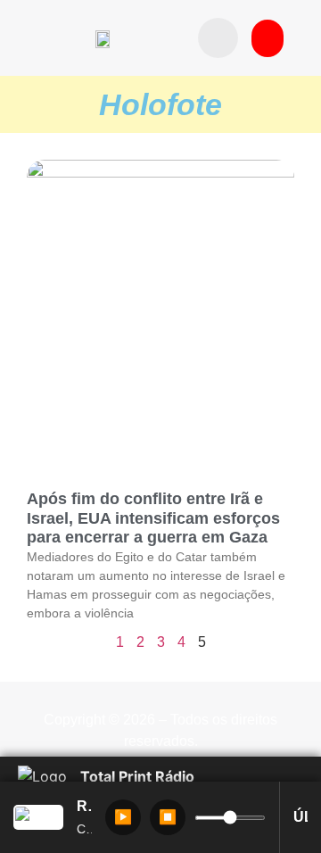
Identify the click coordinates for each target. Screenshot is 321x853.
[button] (218, 38)
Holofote (160, 104)
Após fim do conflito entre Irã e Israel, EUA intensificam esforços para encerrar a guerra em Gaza (153, 518)
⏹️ (168, 816)
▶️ (123, 816)
